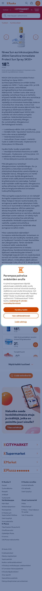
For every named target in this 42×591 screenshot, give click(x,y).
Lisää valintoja (21, 322)
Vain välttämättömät (21, 316)
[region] (21, 295)
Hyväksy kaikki (21, 310)
